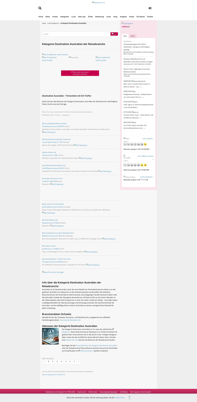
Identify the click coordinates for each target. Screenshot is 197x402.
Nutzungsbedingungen (108, 392)
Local (73, 17)
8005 (57, 249)
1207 (61, 142)
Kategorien (64, 17)
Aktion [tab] (133, 36)
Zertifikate (124, 392)
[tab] (125, 36)
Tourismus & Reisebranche (70, 320)
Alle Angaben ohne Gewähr (140, 392)
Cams (108, 17)
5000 (55, 181)
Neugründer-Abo (71, 340)
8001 (56, 155)
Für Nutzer (141, 17)
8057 (62, 126)
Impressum (81, 392)
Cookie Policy (119, 397)
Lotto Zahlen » (148, 138)
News (48, 17)
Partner (150, 17)
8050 (60, 262)
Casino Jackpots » (146, 177)
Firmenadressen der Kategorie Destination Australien (96, 345)
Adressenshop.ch (87, 351)
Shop (115, 17)
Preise (131, 17)
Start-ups (82, 17)
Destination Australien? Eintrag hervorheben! (81, 73)
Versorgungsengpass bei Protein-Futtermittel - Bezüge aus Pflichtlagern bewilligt (137, 47)
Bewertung (99, 17)
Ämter (90, 17)
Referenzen (93, 392)
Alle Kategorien (53, 23)
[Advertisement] (80, 85)
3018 (60, 236)
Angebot (123, 17)
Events (55, 17)
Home (40, 17)
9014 (61, 207)
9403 (57, 223)
